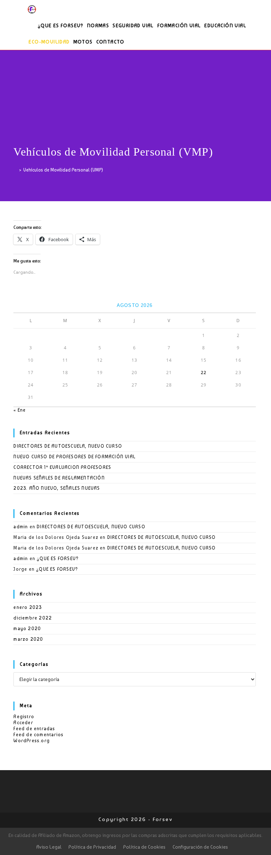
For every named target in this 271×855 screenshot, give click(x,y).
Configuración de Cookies (200, 847)
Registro (23, 716)
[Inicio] (15, 170)
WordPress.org (31, 740)
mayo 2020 (27, 628)
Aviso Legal (48, 847)
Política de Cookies (144, 847)
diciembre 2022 (32, 618)
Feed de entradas (34, 728)
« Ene (19, 410)
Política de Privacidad (92, 847)
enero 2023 (27, 607)
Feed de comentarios (38, 734)
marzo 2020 (28, 639)
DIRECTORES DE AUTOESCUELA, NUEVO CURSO (67, 446)
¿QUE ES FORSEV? (58, 558)
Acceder (23, 722)
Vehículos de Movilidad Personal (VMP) (63, 170)
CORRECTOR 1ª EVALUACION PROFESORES (62, 467)
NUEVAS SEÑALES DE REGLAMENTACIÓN (58, 478)
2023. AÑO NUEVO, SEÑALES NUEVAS (56, 488)
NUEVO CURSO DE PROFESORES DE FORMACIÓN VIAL (74, 456)
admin (20, 526)
